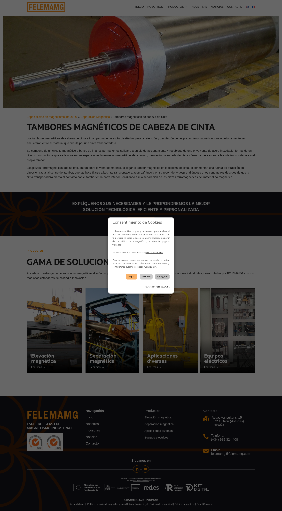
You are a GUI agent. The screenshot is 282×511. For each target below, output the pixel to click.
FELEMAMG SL (163, 286)
